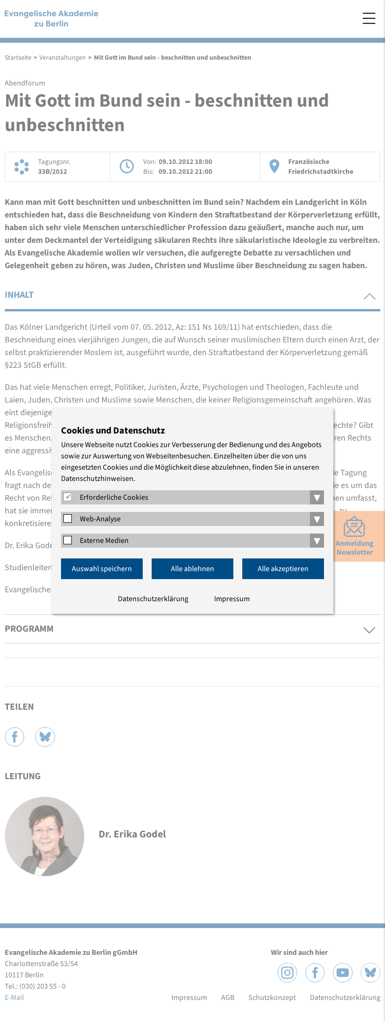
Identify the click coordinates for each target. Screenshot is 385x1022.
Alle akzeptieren (283, 569)
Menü (369, 18)
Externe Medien (104, 540)
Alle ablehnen (192, 569)
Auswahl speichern (102, 569)
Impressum (232, 599)
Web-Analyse (100, 519)
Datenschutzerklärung (153, 599)
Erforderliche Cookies (114, 497)
